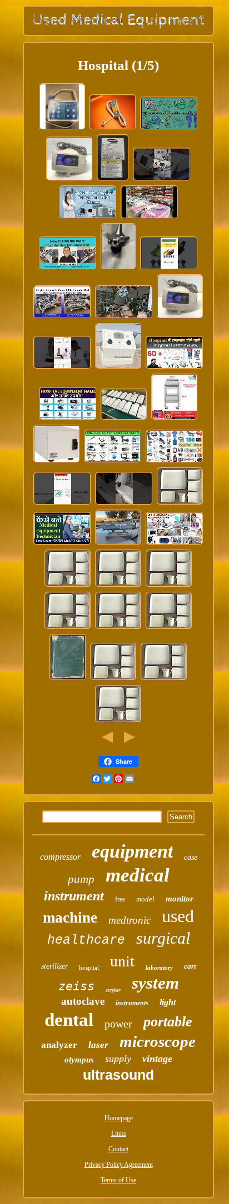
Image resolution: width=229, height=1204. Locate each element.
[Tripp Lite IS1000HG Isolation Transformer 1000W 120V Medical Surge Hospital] (56, 462)
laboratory (159, 967)
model (145, 899)
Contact (118, 1149)
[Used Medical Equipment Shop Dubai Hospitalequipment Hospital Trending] (162, 180)
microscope (158, 1041)
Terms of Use (118, 1180)
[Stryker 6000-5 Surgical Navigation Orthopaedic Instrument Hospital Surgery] (118, 269)
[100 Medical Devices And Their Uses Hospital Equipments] (169, 129)
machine (70, 917)
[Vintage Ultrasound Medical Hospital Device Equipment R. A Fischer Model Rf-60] (118, 368)
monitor (179, 898)
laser (98, 1045)
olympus (79, 1059)
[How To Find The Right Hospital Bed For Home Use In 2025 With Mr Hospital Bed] (68, 269)
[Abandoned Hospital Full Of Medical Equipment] (124, 504)
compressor (60, 857)
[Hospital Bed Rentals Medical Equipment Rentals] (150, 217)
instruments (132, 1003)
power (118, 1023)
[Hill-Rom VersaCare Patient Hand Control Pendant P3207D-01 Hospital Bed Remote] (62, 129)
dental (68, 1020)
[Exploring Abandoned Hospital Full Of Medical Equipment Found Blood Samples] (124, 317)
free (120, 899)
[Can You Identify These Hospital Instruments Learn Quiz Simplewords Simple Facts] (62, 368)
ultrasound (118, 1074)
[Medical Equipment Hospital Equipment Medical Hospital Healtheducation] (62, 504)
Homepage (118, 1118)
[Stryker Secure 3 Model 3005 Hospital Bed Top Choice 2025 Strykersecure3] (62, 317)
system (155, 983)
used (178, 916)
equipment (132, 851)
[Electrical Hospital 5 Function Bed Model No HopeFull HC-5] (118, 544)
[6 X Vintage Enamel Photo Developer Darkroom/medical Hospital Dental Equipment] (180, 504)
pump (81, 879)
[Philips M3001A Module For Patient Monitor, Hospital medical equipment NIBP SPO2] (123, 419)
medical (138, 875)
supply (118, 1058)
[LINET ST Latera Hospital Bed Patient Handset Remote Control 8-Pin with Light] (112, 129)
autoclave (82, 1001)
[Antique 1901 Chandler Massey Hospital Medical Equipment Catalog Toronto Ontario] (67, 679)
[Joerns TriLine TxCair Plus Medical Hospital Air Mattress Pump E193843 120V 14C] (69, 180)
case (190, 857)
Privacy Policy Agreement (118, 1164)
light (168, 1002)
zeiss (76, 986)
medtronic (129, 920)
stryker (113, 990)
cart (190, 966)
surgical (163, 938)
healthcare (86, 940)
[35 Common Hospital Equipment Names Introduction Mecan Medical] (88, 217)
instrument (74, 896)
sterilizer (54, 966)
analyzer (59, 1045)
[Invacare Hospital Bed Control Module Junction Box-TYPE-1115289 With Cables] (113, 180)
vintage (157, 1058)
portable (167, 1022)
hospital (89, 967)
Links (118, 1133)
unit (122, 960)
